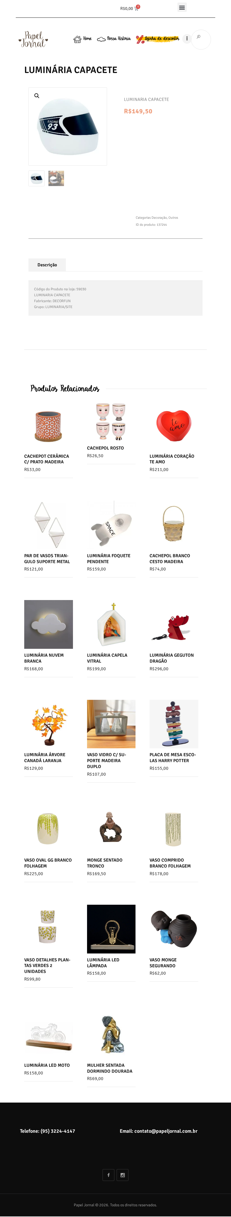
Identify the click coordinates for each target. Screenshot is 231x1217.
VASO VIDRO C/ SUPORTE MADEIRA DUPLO (106, 760)
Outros (173, 218)
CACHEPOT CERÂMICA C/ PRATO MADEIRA (46, 459)
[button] (182, 7)
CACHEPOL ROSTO (105, 448)
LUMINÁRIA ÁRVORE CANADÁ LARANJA (44, 758)
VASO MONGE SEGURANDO (163, 963)
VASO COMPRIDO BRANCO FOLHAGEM (170, 863)
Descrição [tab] (47, 265)
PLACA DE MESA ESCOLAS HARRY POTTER (173, 758)
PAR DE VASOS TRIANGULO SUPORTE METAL (47, 559)
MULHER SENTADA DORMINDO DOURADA (109, 1068)
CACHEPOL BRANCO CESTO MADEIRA (170, 559)
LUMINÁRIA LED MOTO (47, 1065)
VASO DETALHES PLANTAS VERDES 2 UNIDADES (47, 966)
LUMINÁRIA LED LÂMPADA (103, 963)
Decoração (159, 218)
